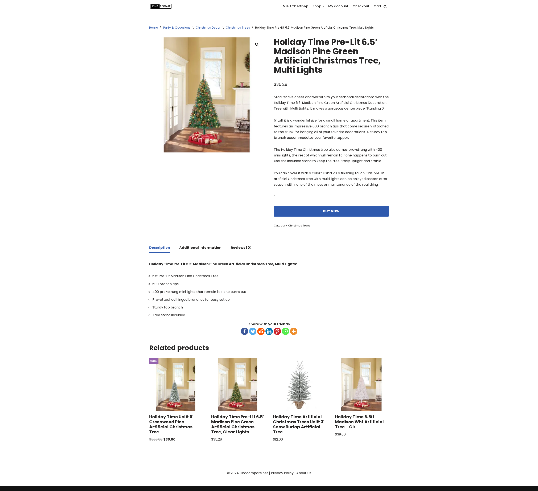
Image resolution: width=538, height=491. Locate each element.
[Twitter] (252, 331)
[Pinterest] (277, 331)
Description (159, 247)
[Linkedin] (269, 331)
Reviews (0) (241, 247)
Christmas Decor (208, 27)
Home (153, 27)
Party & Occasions (176, 27)
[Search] (385, 6)
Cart (377, 6)
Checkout (361, 6)
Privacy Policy (282, 473)
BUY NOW (331, 211)
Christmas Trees (238, 27)
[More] (293, 331)
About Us (303, 473)
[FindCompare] (161, 6)
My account (338, 6)
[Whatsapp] (285, 331)
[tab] (159, 248)
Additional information (200, 247)
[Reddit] (261, 331)
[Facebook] (244, 331)
